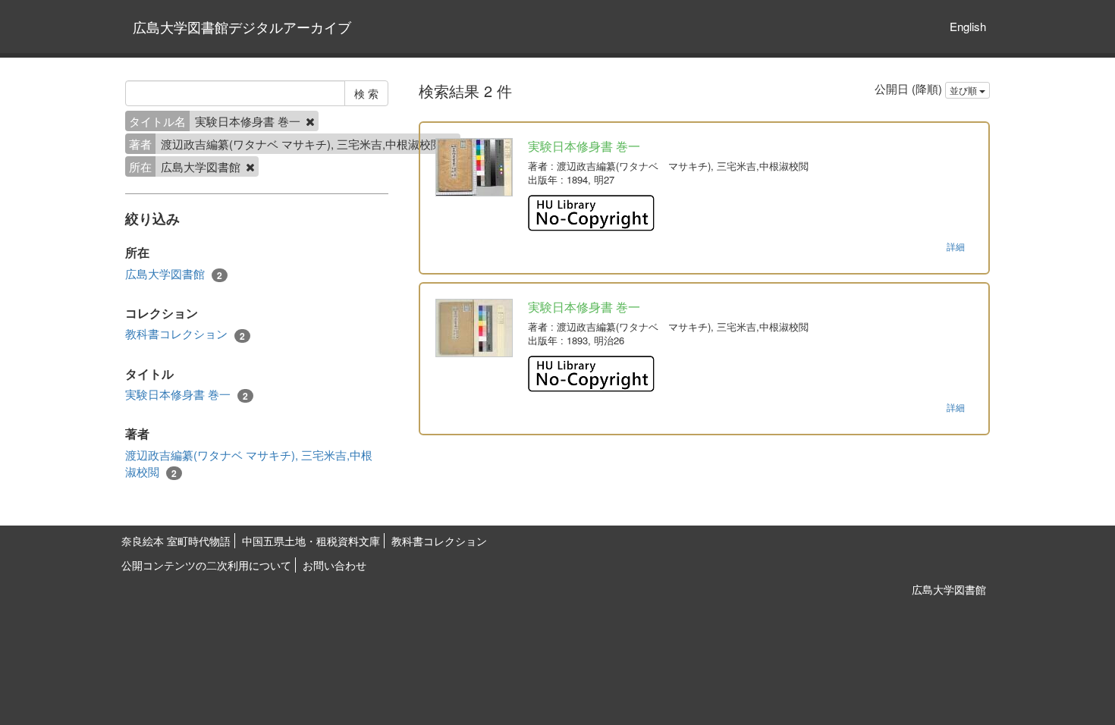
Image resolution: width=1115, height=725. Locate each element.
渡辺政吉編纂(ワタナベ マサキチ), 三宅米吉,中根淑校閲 (248, 463)
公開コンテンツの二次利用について (206, 565)
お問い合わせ (334, 565)
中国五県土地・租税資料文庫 (311, 540)
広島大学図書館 (173, 273)
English (968, 26)
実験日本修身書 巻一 (186, 394)
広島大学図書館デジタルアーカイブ (242, 26)
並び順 (964, 89)
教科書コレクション (185, 333)
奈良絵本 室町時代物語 (176, 540)
